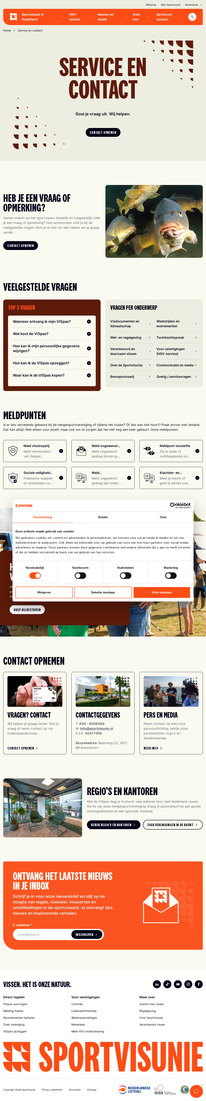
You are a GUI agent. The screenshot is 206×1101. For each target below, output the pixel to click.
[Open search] (192, 17)
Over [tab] (163, 517)
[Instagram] (188, 984)
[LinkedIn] (157, 984)
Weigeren (44, 592)
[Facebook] (199, 984)
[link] (27, 609)
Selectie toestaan (103, 592)
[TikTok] (167, 984)
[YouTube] (178, 984)
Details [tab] (103, 517)
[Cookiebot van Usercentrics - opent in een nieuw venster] (173, 506)
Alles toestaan (162, 592)
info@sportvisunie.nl (96, 728)
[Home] (13, 16)
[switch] (80, 575)
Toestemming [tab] (42, 517)
